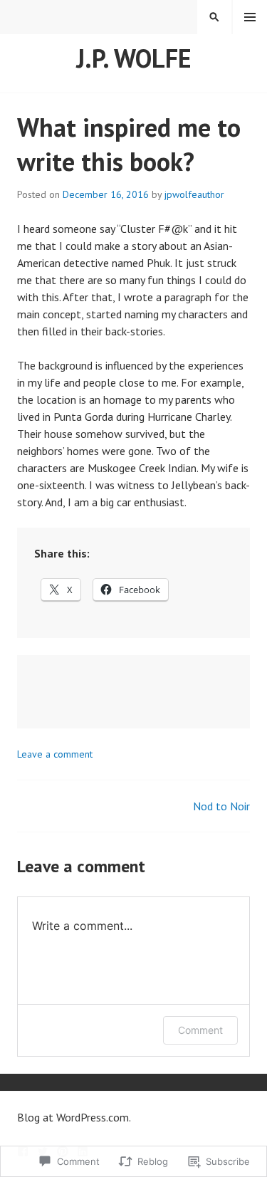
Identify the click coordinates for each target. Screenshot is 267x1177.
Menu (250, 17)
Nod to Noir (221, 806)
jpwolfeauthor (194, 194)
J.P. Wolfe (134, 58)
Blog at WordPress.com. (74, 1117)
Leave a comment (55, 754)
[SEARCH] (214, 17)
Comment (200, 1030)
